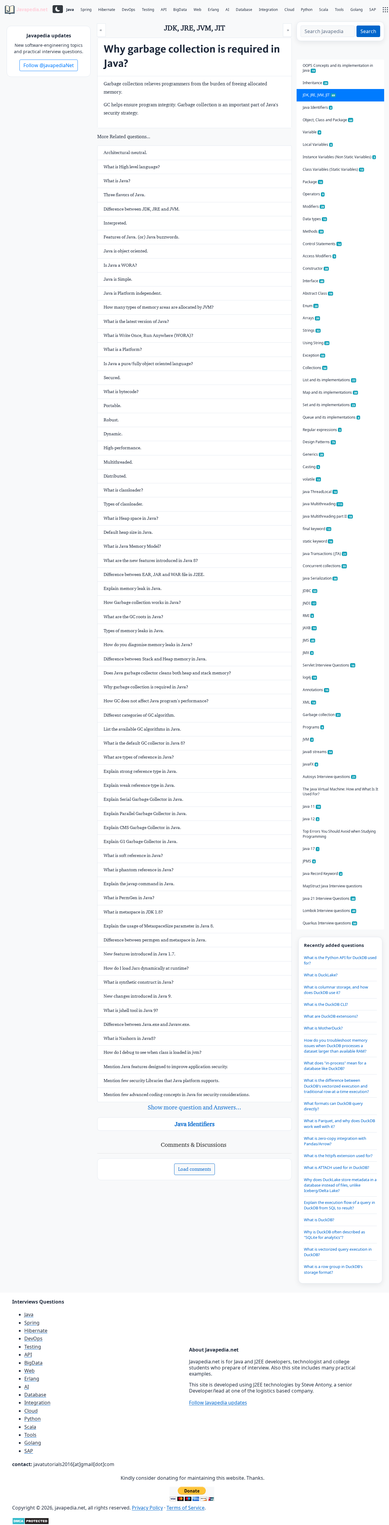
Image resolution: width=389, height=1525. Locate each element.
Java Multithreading (322, 503)
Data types (314, 218)
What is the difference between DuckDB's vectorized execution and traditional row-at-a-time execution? (336, 1086)
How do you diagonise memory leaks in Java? (148, 644)
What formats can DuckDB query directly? (333, 1106)
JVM (308, 739)
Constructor (315, 268)
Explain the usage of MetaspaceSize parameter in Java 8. (159, 926)
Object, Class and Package (327, 119)
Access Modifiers (319, 256)
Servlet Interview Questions (328, 665)
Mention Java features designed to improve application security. (166, 1066)
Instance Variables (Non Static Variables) (339, 156)
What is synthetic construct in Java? (139, 982)
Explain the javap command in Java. (139, 883)
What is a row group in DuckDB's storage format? (333, 1269)
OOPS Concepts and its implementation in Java (338, 68)
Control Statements (322, 243)
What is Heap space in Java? (131, 518)
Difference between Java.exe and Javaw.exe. (147, 1024)
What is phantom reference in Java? (139, 869)
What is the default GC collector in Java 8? (144, 743)
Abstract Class (317, 293)
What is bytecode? (121, 391)
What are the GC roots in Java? (133, 616)
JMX (308, 652)
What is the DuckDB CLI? (326, 1004)
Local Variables (317, 144)
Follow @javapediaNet (48, 65)
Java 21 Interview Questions (329, 898)
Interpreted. (115, 223)
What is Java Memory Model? (132, 546)
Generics (313, 454)
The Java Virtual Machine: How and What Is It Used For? (340, 791)
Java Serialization (320, 578)
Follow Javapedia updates (218, 1402)
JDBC (309, 590)
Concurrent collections (324, 565)
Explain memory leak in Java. (133, 588)
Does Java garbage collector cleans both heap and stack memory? (167, 673)
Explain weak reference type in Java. (139, 785)
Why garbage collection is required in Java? (146, 687)
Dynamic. (113, 434)
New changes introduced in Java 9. (138, 996)
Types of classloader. (123, 504)
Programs (313, 727)
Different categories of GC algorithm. (139, 715)
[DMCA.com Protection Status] (30, 1520)
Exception (313, 355)
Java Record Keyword (322, 873)
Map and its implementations (330, 392)
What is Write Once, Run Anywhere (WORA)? (148, 335)
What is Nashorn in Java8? (130, 1038)
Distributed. (115, 476)
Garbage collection (321, 714)
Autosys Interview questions (329, 776)
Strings (311, 330)
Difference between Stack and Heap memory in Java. (155, 659)
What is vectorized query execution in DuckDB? (338, 1251)
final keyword (316, 528)
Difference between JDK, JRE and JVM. (142, 209)
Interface (313, 280)
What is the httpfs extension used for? (338, 1155)
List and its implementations (329, 379)
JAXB (309, 627)
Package (312, 181)
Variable (311, 132)
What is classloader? (123, 490)
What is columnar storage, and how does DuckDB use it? (336, 989)
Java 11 (311, 806)
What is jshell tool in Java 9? (131, 1010)
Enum (310, 305)
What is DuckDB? (319, 1219)
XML (309, 702)
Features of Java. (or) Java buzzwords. (141, 237)
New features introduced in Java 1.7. (139, 954)
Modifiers (313, 206)
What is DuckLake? (321, 975)
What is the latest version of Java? (136, 321)
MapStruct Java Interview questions (332, 886)
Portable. (112, 405)
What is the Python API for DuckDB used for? (340, 960)
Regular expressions (322, 429)
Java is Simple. (118, 279)
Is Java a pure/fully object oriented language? (148, 363)
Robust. (111, 420)
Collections (314, 367)
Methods (313, 231)
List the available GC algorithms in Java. (142, 729)
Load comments (194, 1169)
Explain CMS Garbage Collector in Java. (142, 827)
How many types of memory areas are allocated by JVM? (159, 307)
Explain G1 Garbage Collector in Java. (140, 841)
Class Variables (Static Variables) (333, 169)
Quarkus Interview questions (329, 923)
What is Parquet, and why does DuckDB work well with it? (339, 1123)
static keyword (317, 541)
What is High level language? (132, 167)
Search (368, 31)
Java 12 (310, 818)
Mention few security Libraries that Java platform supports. (161, 1080)
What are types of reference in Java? (139, 757)
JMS (308, 640)
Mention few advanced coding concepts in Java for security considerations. (177, 1094)
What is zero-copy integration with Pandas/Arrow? (335, 1141)
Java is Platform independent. (133, 293)
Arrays (311, 317)
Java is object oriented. (126, 251)
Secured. (112, 377)
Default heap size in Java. (128, 532)
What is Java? (117, 180)
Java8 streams (317, 751)
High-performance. (122, 448)
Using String (316, 342)
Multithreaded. (118, 462)
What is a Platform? (123, 349)
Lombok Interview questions (329, 910)
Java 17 (310, 848)
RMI (308, 615)
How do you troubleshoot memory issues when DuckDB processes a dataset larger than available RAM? (335, 1045)
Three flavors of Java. (124, 194)
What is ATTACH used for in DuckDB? (336, 1167)
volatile (311, 479)
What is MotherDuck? (323, 1028)
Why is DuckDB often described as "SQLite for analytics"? (334, 1234)
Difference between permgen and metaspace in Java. (155, 940)
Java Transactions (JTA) (324, 553)
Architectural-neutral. (125, 152)
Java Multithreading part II (327, 516)
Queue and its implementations (331, 417)
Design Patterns (319, 441)
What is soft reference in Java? (133, 855)
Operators (313, 194)
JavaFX (310, 764)
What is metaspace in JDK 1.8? (133, 912)
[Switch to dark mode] (58, 9)
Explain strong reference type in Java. (140, 771)
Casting (311, 466)
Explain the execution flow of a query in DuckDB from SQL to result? (339, 1205)
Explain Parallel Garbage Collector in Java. (145, 813)
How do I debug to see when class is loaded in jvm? (152, 1052)
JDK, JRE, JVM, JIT (319, 95)
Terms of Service (186, 1507)
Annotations (315, 689)
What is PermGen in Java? (129, 897)
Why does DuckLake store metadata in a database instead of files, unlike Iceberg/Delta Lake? (340, 1185)
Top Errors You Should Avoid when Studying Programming (339, 834)
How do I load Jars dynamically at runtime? (146, 968)
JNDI (309, 603)
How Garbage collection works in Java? (142, 602)
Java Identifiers (195, 1124)
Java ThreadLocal (320, 491)
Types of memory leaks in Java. (134, 630)
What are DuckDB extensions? (331, 1016)
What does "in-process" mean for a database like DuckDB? (335, 1065)
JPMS (309, 861)
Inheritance (315, 82)
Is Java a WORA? (120, 265)
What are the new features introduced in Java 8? (151, 560)
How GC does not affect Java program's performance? (156, 701)
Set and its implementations (329, 404)
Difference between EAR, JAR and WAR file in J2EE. (154, 574)
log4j (309, 677)
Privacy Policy (147, 1507)
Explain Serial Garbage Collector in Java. (143, 799)
